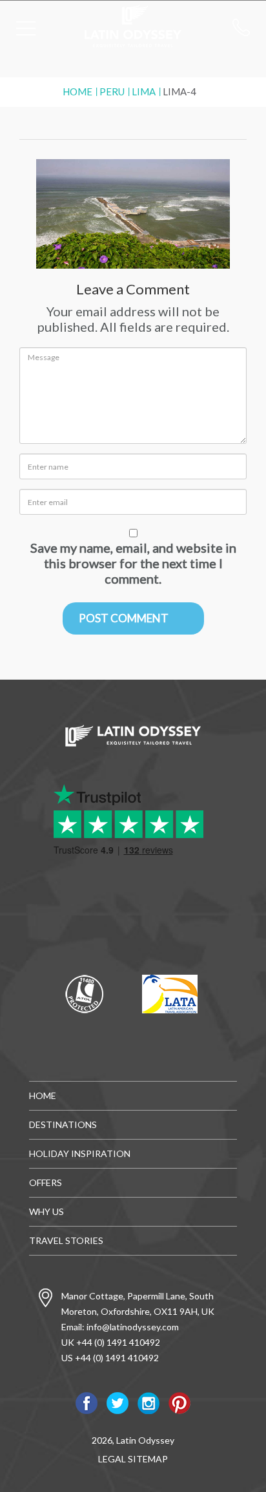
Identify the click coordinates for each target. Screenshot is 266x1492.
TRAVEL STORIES (66, 1240)
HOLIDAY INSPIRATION (79, 1153)
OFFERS (45, 1182)
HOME (42, 1095)
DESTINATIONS (63, 1124)
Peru (112, 91)
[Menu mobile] (26, 31)
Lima (144, 91)
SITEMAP (148, 1458)
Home (77, 91)
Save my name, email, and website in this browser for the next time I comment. (133, 563)
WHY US (46, 1211)
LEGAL (112, 1458)
